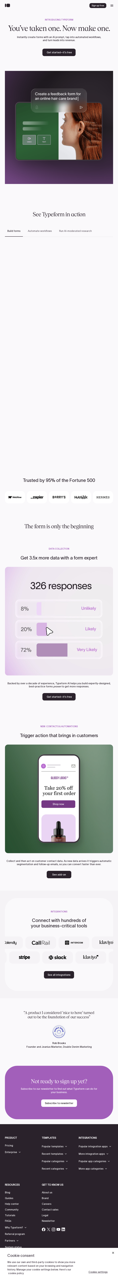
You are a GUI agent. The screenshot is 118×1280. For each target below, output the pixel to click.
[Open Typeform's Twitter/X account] (48, 1229)
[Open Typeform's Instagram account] (53, 1229)
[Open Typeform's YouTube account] (58, 1229)
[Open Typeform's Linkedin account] (63, 1229)
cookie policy (16, 1273)
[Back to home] (8, 5)
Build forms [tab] (13, 231)
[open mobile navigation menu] (111, 5)
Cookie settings (98, 1272)
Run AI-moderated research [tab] (75, 231)
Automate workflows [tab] (40, 231)
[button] (13, 1152)
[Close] (113, 1252)
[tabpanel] (59, 348)
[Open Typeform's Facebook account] (43, 1229)
